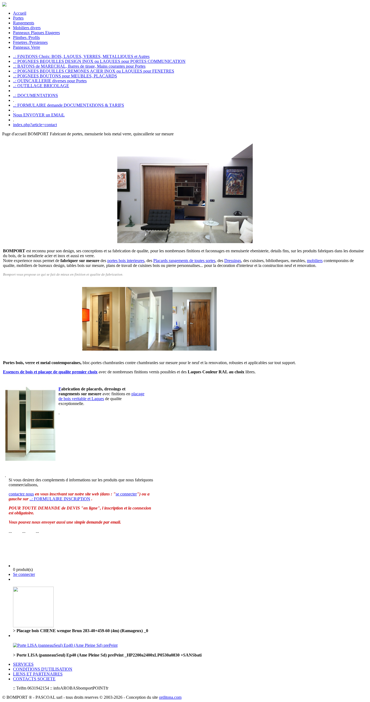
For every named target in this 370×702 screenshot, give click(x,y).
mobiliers (315, 260)
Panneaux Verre (26, 47)
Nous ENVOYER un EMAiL (39, 115)
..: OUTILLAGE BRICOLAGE (41, 85)
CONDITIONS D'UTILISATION (42, 669)
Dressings (232, 260)
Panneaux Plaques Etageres (36, 32)
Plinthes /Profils (26, 37)
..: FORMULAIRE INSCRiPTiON (60, 499)
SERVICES (23, 664)
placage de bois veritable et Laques (101, 396)
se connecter (126, 494)
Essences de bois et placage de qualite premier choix (50, 372)
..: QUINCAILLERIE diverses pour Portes (50, 81)
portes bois (116, 260)
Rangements (23, 23)
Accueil (19, 13)
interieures (135, 260)
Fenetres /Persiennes (30, 42)
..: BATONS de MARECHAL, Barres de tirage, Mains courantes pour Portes (79, 66)
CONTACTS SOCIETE (34, 679)
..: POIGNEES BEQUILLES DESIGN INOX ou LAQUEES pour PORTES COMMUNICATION (99, 61)
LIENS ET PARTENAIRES (38, 674)
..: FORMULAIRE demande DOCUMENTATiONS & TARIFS (68, 105)
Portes (18, 18)
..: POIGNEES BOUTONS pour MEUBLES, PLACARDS (65, 76)
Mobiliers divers (27, 27)
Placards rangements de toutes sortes (184, 260)
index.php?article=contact (35, 124)
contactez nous (21, 494)
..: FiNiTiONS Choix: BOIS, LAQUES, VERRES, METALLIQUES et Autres (81, 56)
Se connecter (24, 574)
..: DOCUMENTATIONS (35, 95)
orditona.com (170, 697)
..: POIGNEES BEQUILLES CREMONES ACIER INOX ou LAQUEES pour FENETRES (93, 71)
